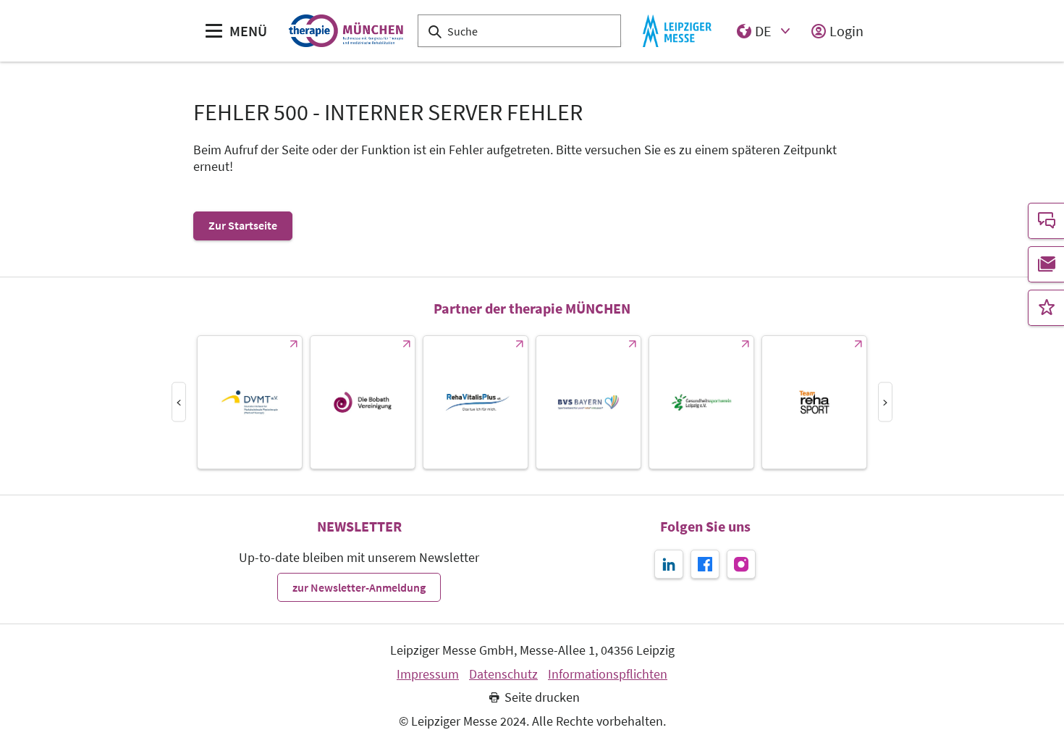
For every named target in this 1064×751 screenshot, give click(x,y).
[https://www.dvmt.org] (250, 402)
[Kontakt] (1046, 221)
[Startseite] (346, 30)
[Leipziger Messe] (677, 30)
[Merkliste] (1046, 308)
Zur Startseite (242, 225)
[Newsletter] (1046, 264)
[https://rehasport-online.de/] (814, 402)
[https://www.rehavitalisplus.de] (475, 402)
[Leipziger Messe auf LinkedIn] (668, 564)
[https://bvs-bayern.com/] (588, 402)
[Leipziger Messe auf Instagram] (741, 564)
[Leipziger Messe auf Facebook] (705, 564)
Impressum (428, 674)
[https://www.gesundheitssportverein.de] (701, 402)
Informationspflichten (607, 674)
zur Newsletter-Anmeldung (359, 587)
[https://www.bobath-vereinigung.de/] (363, 402)
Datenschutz (503, 674)
